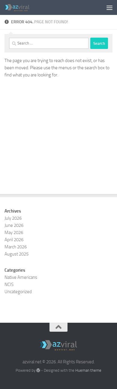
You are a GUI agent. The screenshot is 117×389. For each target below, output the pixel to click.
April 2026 (13, 239)
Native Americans (20, 277)
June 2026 (13, 225)
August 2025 (16, 254)
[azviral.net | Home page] (21, 7)
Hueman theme (88, 370)
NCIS (9, 284)
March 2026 (15, 247)
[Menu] (109, 7)
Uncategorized (18, 291)
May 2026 (13, 232)
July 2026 (13, 218)
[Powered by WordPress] (38, 370)
